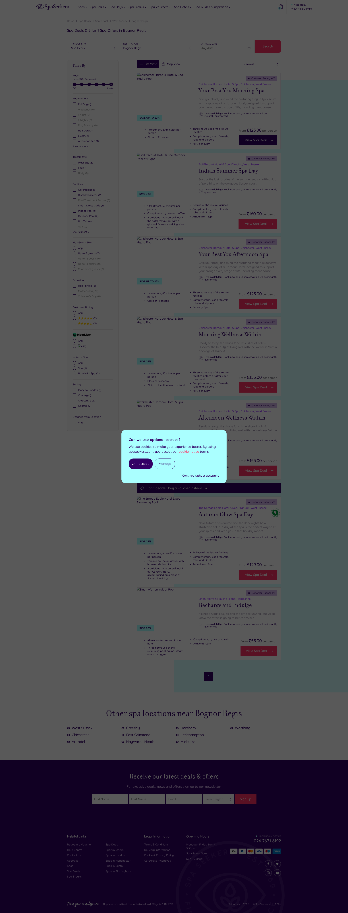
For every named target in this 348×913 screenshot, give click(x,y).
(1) (82, 167)
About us (72, 860)
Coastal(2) (84, 405)
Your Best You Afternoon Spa (233, 254)
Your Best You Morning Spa (232, 90)
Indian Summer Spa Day (228, 171)
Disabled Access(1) (89, 195)
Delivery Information (157, 850)
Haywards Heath (140, 741)
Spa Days (112, 844)
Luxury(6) (84, 135)
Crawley (133, 728)
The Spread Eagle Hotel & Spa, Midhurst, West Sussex (232, 508)
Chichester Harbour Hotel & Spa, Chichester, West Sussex (235, 84)
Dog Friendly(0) (88, 125)
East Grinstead (138, 734)
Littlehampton (192, 734)
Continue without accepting (200, 475)
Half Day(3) (85, 130)
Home (70, 21)
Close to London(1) (89, 390)
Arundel (78, 741)
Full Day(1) (84, 104)
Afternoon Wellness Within (232, 418)
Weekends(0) (86, 109)
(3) (85, 162)
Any (80, 248)
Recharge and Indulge (225, 605)
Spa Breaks (74, 876)
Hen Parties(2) (87, 285)
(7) (89, 253)
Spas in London (115, 855)
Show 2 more (80, 231)
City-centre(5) (86, 400)
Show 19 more (80, 146)
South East (101, 21)
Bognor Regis (140, 21)
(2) (94, 318)
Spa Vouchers (114, 850)
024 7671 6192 (267, 840)
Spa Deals (85, 21)
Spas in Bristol (114, 866)
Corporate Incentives (157, 860)
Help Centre (74, 850)
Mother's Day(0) (88, 291)
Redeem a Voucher (79, 844)
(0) (83, 173)
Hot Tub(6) (85, 221)
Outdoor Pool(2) (88, 216)
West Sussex (119, 21)
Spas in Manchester (118, 860)
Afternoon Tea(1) (88, 141)
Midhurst (188, 741)
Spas (70, 866)
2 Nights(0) (85, 120)
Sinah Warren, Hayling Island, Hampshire (225, 598)
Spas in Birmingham (118, 871)
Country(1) (84, 395)
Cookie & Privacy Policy (159, 855)
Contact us (74, 855)
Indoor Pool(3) (87, 210)
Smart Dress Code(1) (91, 205)
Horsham (188, 728)
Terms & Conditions (156, 844)
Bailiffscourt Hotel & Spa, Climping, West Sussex (229, 164)
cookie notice (189, 451)
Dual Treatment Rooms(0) (94, 200)
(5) (94, 323)
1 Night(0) (84, 114)
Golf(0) (82, 226)
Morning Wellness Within (230, 334)
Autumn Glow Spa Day (226, 514)
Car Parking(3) (87, 189)
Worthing (242, 728)
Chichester (80, 734)
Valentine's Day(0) (89, 296)
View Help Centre (301, 8)
